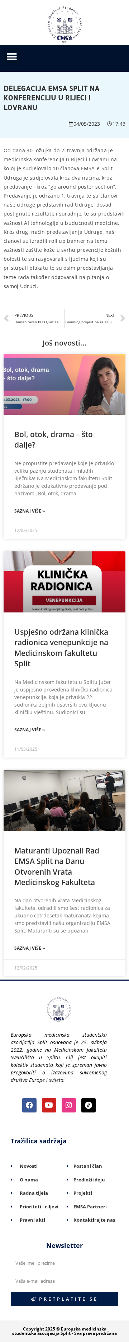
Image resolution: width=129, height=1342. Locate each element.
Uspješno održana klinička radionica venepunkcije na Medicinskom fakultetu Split (61, 647)
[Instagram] (69, 1105)
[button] (12, 56)
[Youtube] (49, 1105)
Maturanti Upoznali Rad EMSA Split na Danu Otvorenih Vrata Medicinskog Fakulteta (56, 866)
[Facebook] (29, 1105)
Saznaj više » (29, 511)
